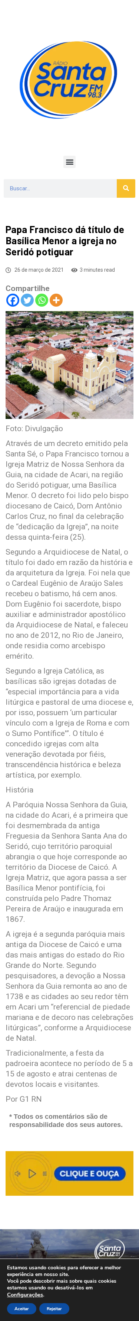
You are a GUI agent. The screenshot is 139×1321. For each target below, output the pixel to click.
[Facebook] (12, 300)
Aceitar (21, 1309)
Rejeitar (54, 1309)
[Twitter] (27, 300)
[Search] (126, 188)
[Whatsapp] (41, 300)
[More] (56, 300)
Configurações (25, 1294)
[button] (69, 162)
